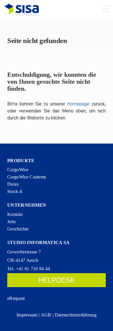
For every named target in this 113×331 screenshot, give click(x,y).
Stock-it (14, 191)
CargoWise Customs (26, 176)
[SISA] (21, 9)
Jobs (11, 221)
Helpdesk (56, 280)
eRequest (16, 298)
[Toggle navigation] (105, 9)
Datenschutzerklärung (75, 314)
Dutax (13, 184)
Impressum (27, 314)
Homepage (78, 104)
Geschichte (17, 228)
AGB (46, 314)
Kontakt (15, 214)
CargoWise (17, 169)
